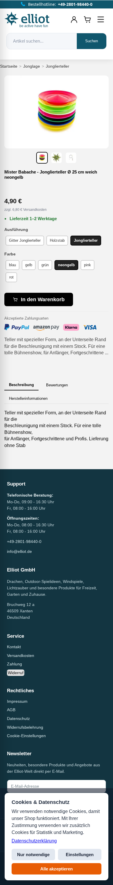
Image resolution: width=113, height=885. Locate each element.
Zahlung (14, 664)
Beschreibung (21, 385)
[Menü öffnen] (101, 19)
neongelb (66, 265)
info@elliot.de (19, 551)
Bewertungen (57, 385)
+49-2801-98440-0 (24, 541)
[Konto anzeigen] (74, 19)
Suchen (91, 41)
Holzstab (57, 240)
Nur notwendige (33, 854)
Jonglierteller (57, 66)
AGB (11, 709)
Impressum (17, 701)
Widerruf (15, 672)
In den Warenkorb (43, 299)
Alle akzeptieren (56, 868)
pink (87, 265)
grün (45, 265)
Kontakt (14, 646)
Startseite (8, 66)
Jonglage (31, 66)
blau (12, 265)
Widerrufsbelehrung (25, 727)
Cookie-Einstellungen (26, 735)
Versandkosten (20, 655)
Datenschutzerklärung (34, 840)
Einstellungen (80, 854)
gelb (28, 265)
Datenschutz (18, 718)
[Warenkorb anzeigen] (87, 19)
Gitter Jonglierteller (25, 240)
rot (11, 277)
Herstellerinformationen (28, 398)
